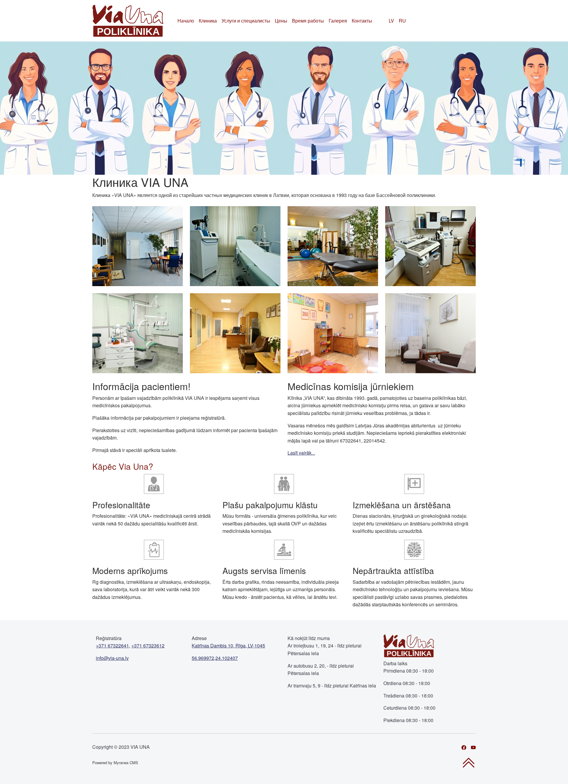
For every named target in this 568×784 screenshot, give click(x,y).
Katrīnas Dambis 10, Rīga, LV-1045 (228, 645)
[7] (333, 332)
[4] (430, 245)
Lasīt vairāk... (301, 452)
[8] (430, 332)
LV (391, 20)
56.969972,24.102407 (215, 658)
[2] (235, 245)
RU (402, 20)
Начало (186, 20)
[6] (235, 332)
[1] (137, 245)
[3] (333, 245)
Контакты (362, 20)
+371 (112, 645)
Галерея (338, 20)
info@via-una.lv (112, 658)
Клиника (208, 20)
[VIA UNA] (127, 21)
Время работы (308, 20)
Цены (281, 20)
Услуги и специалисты (246, 20)
